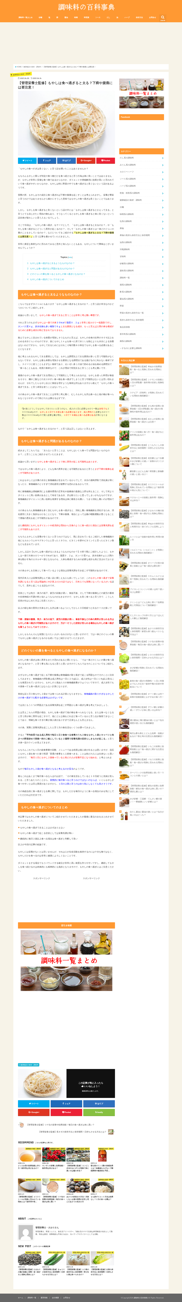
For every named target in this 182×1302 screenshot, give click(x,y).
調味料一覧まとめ (26, 17)
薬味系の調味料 (127, 271)
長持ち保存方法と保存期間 (132, 320)
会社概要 (55, 1298)
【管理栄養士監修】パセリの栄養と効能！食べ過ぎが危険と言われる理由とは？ (147, 762)
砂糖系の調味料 (127, 263)
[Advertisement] (91, 43)
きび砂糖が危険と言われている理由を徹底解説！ (147, 669)
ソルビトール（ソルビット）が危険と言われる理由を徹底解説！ (147, 551)
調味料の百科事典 (141, 1298)
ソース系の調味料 (128, 179)
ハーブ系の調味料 (128, 186)
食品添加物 (125, 327)
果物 (122, 228)
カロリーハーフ (127, 172)
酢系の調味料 (126, 292)
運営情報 (44, 1298)
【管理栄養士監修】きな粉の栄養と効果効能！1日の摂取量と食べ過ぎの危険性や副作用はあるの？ (147, 409)
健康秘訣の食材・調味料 (29, 1065)
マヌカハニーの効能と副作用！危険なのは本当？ (147, 498)
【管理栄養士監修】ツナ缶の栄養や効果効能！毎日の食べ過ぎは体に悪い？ (147, 643)
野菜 (122, 306)
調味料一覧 (125, 278)
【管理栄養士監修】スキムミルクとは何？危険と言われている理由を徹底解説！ (147, 579)
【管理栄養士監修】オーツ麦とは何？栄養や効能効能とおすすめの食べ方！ (147, 695)
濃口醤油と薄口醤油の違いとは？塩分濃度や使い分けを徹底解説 (147, 721)
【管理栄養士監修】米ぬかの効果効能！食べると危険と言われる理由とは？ (146, 369)
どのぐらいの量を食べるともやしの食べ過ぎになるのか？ (56, 274)
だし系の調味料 (127, 158)
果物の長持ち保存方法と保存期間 (135, 235)
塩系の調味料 (126, 221)
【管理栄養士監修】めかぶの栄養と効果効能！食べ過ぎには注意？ (147, 420)
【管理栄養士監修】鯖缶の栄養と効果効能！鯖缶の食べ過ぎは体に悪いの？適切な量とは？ (147, 789)
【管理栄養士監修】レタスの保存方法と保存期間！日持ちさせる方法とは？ (147, 656)
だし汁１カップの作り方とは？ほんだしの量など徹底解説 (147, 616)
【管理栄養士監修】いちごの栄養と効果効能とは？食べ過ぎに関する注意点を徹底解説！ (147, 749)
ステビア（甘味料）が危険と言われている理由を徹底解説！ (147, 394)
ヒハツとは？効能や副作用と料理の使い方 (147, 538)
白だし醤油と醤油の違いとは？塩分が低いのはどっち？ (147, 813)
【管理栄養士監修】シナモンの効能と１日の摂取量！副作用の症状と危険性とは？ (147, 383)
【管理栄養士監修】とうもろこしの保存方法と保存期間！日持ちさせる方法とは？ (147, 448)
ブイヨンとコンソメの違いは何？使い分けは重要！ (147, 590)
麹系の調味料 (126, 341)
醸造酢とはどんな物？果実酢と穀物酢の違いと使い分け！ (147, 472)
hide (70, 257)
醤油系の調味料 (127, 299)
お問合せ (152, 17)
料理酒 (86, 17)
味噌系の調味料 (127, 214)
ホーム (20, 1298)
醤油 (66, 17)
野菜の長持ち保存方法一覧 (132, 313)
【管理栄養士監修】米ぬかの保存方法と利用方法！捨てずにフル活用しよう (147, 525)
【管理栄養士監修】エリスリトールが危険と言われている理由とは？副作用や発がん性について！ (147, 487)
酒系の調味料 (126, 285)
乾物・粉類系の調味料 (130, 193)
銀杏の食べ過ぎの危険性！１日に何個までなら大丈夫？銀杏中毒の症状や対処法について (147, 684)
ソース (97, 17)
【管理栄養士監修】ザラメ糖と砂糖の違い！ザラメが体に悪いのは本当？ (147, 708)
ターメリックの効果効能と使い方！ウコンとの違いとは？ (147, 774)
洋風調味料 (125, 249)
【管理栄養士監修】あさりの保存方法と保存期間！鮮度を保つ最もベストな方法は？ (147, 631)
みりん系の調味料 (128, 165)
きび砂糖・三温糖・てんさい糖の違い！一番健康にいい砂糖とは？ (146, 800)
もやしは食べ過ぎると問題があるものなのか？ (51, 268)
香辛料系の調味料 (128, 334)
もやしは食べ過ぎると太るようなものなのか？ (51, 263)
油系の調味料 (126, 242)
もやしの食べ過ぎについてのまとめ (45, 279)
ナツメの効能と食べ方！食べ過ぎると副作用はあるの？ (147, 433)
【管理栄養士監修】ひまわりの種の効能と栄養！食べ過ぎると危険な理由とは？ (147, 513)
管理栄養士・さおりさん (47, 1227)
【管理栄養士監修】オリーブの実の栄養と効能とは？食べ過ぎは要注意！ (147, 564)
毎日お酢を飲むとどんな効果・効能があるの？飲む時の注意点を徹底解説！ (147, 734)
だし (108, 17)
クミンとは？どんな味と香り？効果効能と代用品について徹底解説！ (147, 603)
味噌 (76, 17)
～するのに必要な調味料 (131, 348)
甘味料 (123, 256)
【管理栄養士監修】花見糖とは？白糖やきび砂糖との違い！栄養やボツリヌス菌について (147, 461)
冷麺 (122, 207)
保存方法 (139, 17)
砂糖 (40, 17)
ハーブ (127, 17)
